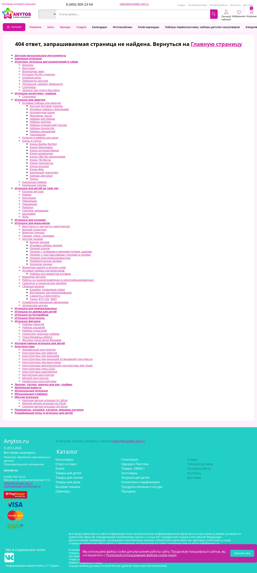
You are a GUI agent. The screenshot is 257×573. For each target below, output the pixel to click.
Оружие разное (40, 248)
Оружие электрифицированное (50, 258)
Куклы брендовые (41, 147)
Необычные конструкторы (39, 381)
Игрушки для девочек (30, 99)
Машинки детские (34, 276)
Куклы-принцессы (41, 163)
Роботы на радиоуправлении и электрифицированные (58, 280)
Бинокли (27, 65)
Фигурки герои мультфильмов (41, 340)
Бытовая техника (68, 487)
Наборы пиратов (33, 324)
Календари (99, 27)
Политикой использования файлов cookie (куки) (141, 555)
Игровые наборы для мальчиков (43, 270)
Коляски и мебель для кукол (40, 137)
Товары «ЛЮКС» (133, 468)
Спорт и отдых (66, 464)
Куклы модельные (41, 153)
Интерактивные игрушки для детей (40, 343)
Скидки (181, 5)
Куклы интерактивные (44, 150)
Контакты (235, 5)
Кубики (26, 194)
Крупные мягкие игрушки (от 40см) (45, 400)
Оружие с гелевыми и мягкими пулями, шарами (61, 251)
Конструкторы (25, 346)
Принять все (242, 553)
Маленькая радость (28, 387)
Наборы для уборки (42, 119)
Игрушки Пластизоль (30, 318)
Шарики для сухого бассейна (41, 90)
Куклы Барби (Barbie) (43, 144)
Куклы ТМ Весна (40, 160)
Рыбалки (27, 207)
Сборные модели (33, 286)
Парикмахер (38, 134)
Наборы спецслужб (34, 330)
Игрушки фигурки (27, 321)
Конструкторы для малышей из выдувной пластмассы (57, 359)
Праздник (128, 491)
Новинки (35, 27)
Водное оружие (39, 242)
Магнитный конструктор (38, 375)
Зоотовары (129, 473)
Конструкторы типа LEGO (38, 368)
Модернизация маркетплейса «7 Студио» (32, 565)
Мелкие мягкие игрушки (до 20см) (44, 403)
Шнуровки (29, 213)
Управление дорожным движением (45, 302)
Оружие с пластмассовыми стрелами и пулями (60, 254)
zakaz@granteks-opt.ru (134, 4)
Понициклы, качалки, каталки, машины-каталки (49, 409)
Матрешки (29, 198)
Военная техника (33, 232)
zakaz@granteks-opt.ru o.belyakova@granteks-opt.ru (22, 484)
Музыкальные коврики (31, 394)
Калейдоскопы (31, 77)
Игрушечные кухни (42, 112)
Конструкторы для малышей (40, 356)
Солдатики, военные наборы (40, 334)
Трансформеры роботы (37, 337)
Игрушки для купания (30, 220)
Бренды (65, 27)
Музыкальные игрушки (31, 390)
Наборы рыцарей (33, 327)
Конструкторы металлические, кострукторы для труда (57, 365)
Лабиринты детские (35, 80)
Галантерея (129, 459)
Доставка (248, 5)
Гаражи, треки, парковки (38, 235)
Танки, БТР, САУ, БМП (43, 299)
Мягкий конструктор (35, 378)
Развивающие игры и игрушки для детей (44, 413)
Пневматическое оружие (46, 261)
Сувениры (63, 491)
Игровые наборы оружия (46, 245)
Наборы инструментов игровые (50, 273)
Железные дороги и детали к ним (44, 267)
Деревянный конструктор (39, 349)
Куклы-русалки (39, 166)
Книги (60, 468)
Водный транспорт (34, 229)
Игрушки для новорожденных (36, 308)
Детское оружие (32, 239)
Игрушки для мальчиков (32, 223)
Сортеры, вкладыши (35, 210)
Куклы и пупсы (31, 141)
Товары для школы (69, 477)
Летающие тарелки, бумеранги (42, 84)
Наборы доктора (40, 122)
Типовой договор (197, 5)
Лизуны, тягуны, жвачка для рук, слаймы (43, 384)
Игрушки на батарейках (31, 315)
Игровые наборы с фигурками (49, 109)
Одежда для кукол (41, 175)
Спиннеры (29, 87)
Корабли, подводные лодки (47, 289)
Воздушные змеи (33, 71)
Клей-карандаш (148, 27)
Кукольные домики (34, 182)
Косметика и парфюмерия (140, 482)
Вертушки (28, 68)
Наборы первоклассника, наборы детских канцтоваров (202, 27)
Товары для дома (68, 482)
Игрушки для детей (135, 477)
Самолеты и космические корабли (44, 283)
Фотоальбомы (122, 27)
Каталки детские (33, 191)
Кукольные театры (34, 185)
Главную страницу (216, 43)
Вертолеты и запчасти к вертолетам (46, 226)
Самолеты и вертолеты (45, 296)
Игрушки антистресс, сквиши (35, 93)
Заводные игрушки (28, 58)
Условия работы (218, 5)
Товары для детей (68, 473)
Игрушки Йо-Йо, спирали (38, 74)
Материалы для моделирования (51, 292)
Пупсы (34, 179)
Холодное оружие (41, 264)
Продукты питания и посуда (141, 487)
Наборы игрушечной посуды (48, 125)
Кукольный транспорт (44, 172)
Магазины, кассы (41, 115)
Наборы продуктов (42, 128)
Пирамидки (29, 204)
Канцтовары (65, 459)
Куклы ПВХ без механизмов (47, 156)
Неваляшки (29, 201)
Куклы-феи (37, 169)
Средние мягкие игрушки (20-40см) (45, 406)
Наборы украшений (42, 131)
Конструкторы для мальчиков (41, 362)
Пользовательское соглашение (24, 464)
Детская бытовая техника (46, 106)
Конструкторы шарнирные (39, 371)
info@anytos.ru (209, 543)
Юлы (25, 216)
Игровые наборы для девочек (41, 103)
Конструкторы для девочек (39, 353)
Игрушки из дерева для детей (36, 311)
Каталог (16, 27)
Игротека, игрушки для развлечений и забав (46, 61)
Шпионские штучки (35, 305)
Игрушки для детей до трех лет (37, 188)
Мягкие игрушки (26, 397)
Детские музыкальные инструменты (40, 55)
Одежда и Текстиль (135, 464)
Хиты (50, 27)
